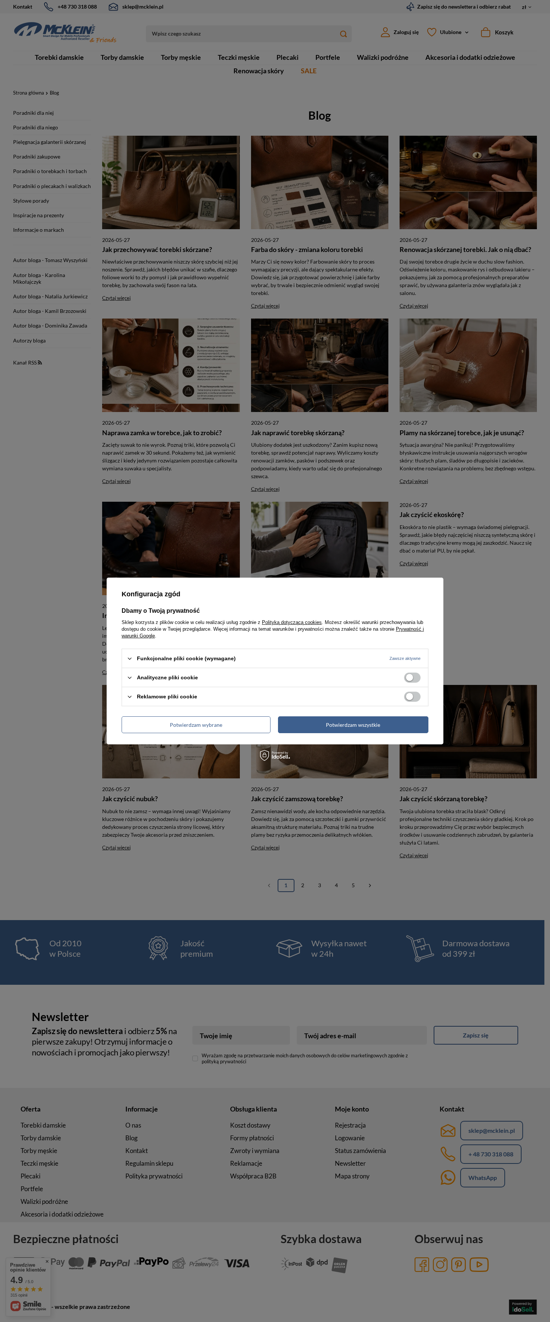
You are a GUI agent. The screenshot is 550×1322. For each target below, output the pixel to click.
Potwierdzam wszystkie (353, 724)
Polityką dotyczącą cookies (292, 622)
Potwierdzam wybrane (196, 724)
